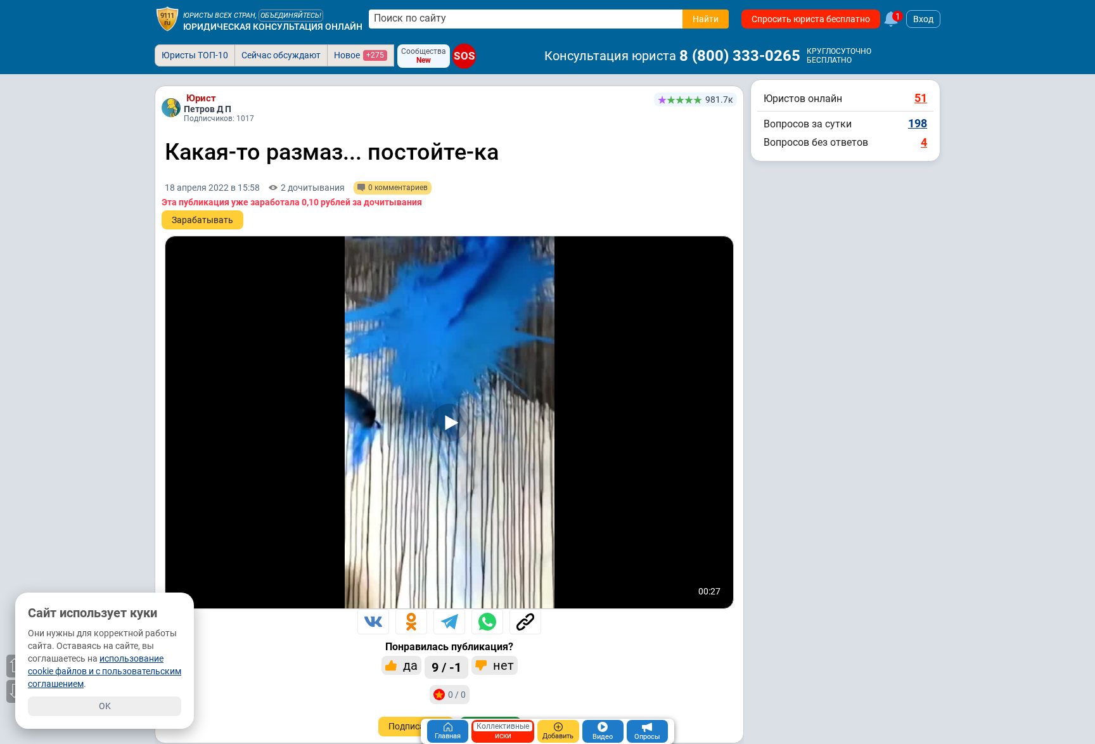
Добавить (557, 736)
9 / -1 (446, 667)
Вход (923, 19)
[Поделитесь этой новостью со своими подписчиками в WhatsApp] (487, 621)
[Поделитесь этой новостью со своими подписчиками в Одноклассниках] (411, 621)
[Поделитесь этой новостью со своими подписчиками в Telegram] (449, 621)
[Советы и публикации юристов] (167, 19)
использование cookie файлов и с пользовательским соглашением (104, 671)
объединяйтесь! (290, 15)
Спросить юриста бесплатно (811, 19)
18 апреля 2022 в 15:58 (212, 188)
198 (917, 123)
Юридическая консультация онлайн (272, 27)
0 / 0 (457, 694)
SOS (464, 56)
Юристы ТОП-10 (195, 55)
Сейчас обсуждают (281, 55)
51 (920, 98)
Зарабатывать (202, 220)
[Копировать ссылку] (525, 621)
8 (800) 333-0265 (739, 56)
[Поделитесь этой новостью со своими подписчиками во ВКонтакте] (373, 621)
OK (105, 706)
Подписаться (416, 726)
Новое (359, 55)
